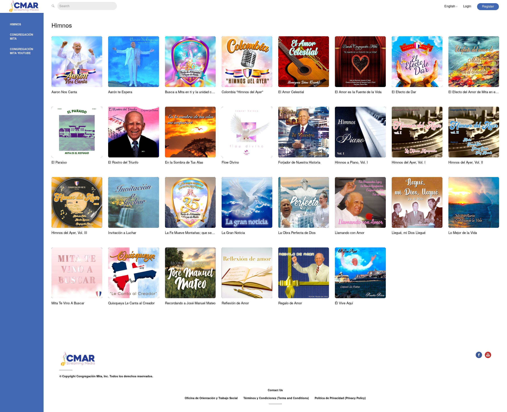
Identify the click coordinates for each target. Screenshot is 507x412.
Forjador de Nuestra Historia (299, 162)
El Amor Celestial (291, 91)
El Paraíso (59, 162)
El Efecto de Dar (404, 91)
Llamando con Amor (349, 232)
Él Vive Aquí (344, 302)
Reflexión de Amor (235, 302)
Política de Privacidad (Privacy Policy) (340, 398)
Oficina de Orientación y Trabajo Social (211, 398)
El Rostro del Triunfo (123, 162)
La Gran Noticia (233, 232)
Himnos (15, 24)
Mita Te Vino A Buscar (67, 302)
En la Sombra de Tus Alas (184, 162)
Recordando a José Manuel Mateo (190, 302)
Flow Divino (230, 162)
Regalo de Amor (290, 302)
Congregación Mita (21, 36)
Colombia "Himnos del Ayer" (242, 91)
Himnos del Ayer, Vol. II (465, 162)
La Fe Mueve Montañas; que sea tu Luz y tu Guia (201, 232)
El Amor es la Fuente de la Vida (358, 91)
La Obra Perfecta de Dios (297, 232)
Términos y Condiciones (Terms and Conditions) (276, 398)
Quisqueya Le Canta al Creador (131, 302)
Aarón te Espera (120, 91)
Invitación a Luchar (122, 232)
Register (488, 6)
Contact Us (275, 390)
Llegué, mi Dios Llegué (408, 232)
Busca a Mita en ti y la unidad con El (192, 91)
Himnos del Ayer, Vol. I (408, 162)
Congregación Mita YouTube (21, 51)
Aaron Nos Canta (64, 91)
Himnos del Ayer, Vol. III (69, 232)
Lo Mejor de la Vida (462, 232)
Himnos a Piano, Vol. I (351, 162)
